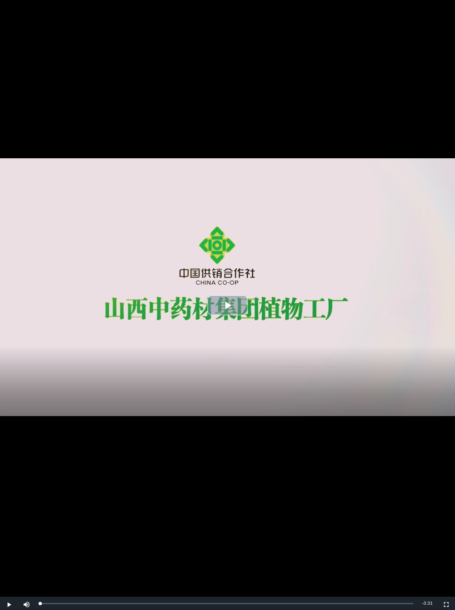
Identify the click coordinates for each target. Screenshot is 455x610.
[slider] (226, 603)
